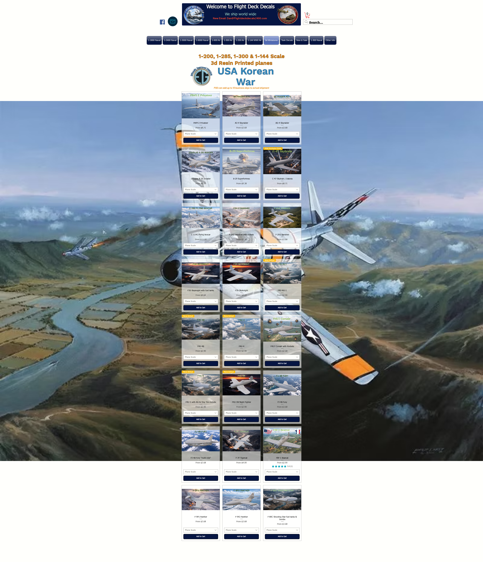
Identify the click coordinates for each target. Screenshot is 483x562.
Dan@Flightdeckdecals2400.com (247, 18)
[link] (307, 15)
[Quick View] (201, 105)
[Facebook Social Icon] (162, 22)
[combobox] (200, 133)
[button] (302, 40)
